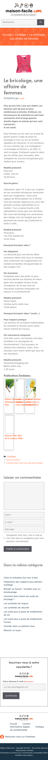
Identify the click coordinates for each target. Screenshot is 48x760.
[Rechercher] (40, 22)
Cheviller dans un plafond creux (19, 626)
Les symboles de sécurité (16, 607)
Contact (26, 724)
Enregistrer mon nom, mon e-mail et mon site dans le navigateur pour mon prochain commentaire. (25, 538)
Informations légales (20, 727)
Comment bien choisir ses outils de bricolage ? (24, 463)
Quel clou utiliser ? (13, 460)
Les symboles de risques (16, 603)
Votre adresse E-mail (18, 681)
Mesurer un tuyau (12, 630)
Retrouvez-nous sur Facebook (20, 736)
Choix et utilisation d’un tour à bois (21, 577)
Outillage (20, 34)
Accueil (7, 34)
